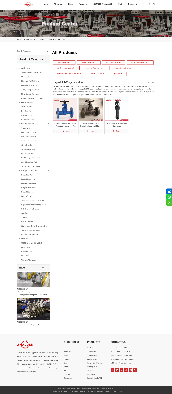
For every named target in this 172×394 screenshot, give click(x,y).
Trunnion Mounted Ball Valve (31, 72)
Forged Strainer (27, 192)
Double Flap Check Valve (30, 158)
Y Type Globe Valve (28, 141)
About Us (58, 4)
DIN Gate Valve (27, 111)
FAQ (120, 4)
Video (66, 367)
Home (45, 4)
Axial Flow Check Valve (29, 162)
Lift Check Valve (27, 153)
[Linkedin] (117, 370)
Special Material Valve (31, 243)
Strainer (25, 213)
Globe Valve (25, 128)
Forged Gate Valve (28, 179)
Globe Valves (27, 124)
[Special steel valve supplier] (25, 344)
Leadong (99, 391)
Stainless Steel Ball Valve (30, 230)
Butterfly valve (92, 367)
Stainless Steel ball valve (94, 68)
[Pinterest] (135, 370)
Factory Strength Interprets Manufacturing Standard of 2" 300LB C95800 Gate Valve (30, 322)
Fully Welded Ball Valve (29, 85)
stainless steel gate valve (66, 68)
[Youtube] (126, 370)
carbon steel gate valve (122, 68)
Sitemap (107, 391)
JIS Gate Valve (26, 115)
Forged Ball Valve (27, 175)
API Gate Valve (26, 107)
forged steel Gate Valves (140, 62)
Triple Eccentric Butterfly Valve (32, 200)
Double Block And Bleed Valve (32, 98)
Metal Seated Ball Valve (30, 94)
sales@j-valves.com (124, 355)
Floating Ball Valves (64, 62)
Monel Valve (25, 256)
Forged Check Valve (28, 188)
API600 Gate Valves (113, 62)
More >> (45, 268)
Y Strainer (25, 217)
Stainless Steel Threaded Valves (35, 226)
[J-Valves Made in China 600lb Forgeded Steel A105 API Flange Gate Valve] (65, 109)
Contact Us (133, 4)
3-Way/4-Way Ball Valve (30, 90)
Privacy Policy (117, 391)
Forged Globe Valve (28, 183)
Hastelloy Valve (27, 251)
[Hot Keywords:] (48, 51)
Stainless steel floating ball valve (69, 73)
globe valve (118, 73)
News (70, 4)
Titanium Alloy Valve (28, 260)
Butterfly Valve (28, 196)
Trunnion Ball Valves (88, 62)
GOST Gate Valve (28, 119)
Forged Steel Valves (30, 170)
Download (67, 374)
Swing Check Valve (28, 149)
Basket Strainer (27, 222)
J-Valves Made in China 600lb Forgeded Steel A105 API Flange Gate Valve (65, 125)
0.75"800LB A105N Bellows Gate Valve (117, 125)
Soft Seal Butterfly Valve (30, 209)
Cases (66, 363)
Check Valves (27, 145)
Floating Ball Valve (28, 77)
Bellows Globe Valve (28, 132)
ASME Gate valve (97, 73)
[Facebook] (112, 370)
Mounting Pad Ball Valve (30, 81)
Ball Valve (26, 68)
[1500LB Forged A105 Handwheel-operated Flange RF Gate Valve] (90, 109)
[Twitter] (121, 370)
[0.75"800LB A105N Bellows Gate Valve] (116, 109)
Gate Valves (27, 102)
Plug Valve (26, 239)
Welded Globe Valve (28, 136)
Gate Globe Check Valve (30, 234)
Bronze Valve (26, 247)
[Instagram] (130, 370)
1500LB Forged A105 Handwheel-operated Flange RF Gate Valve (90, 125)
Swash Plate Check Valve (30, 166)
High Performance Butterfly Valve (33, 205)
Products (83, 4)
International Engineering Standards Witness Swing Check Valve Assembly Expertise (30, 289)
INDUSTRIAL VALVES (103, 4)
